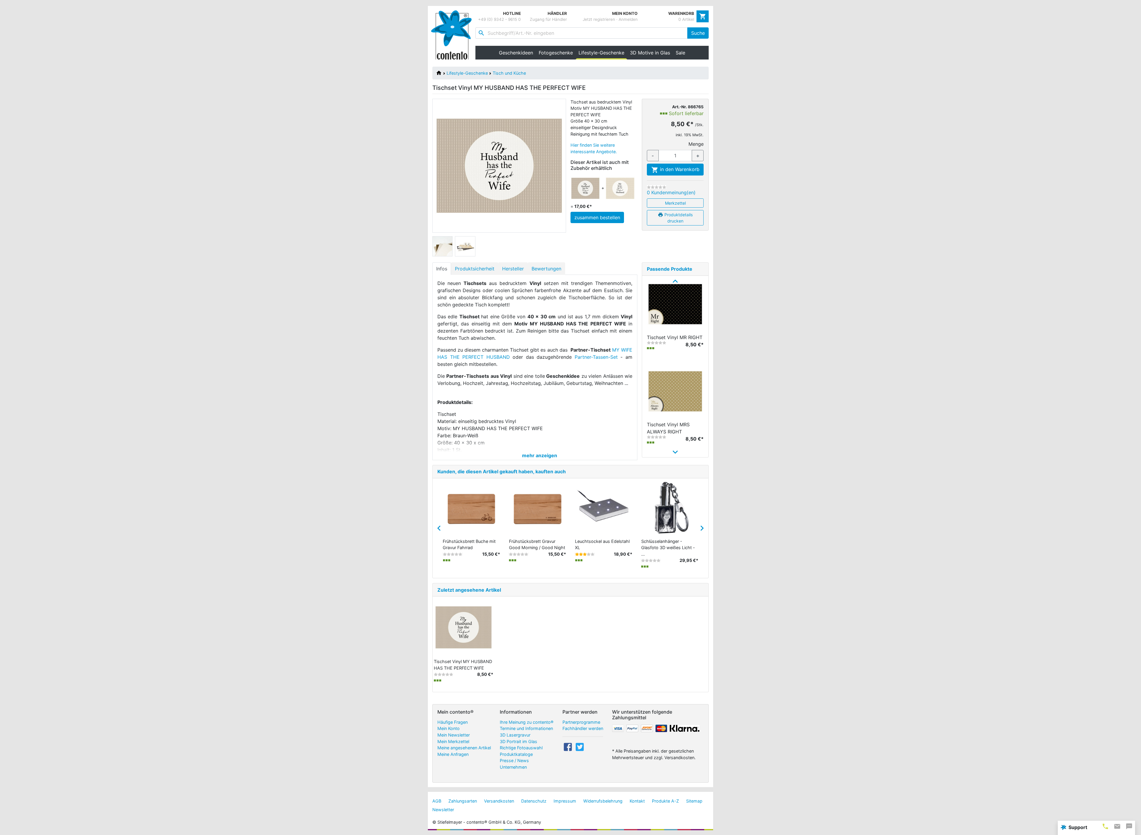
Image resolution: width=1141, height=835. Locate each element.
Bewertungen (546, 269)
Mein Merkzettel (453, 741)
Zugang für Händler (548, 19)
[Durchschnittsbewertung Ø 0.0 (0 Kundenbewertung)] (656, 187)
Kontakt (637, 800)
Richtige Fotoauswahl (521, 747)
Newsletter (443, 809)
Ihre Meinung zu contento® (527, 722)
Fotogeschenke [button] (556, 53)
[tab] (1105, 826)
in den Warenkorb (678, 169)
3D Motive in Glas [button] (650, 53)
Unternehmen (513, 767)
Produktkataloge (516, 754)
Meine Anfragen (453, 754)
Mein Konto (448, 728)
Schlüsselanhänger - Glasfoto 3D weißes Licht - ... (668, 548)
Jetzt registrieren (599, 19)
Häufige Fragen (452, 722)
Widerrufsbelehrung (602, 800)
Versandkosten (499, 800)
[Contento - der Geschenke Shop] (453, 34)
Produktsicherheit (474, 269)
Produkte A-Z (665, 800)
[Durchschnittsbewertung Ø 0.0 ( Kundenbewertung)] (452, 554)
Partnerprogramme (581, 722)
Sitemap (694, 800)
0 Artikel (686, 19)
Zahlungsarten (462, 800)
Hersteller (513, 269)
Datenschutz (533, 800)
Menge (696, 144)
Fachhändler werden (582, 728)
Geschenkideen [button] (516, 53)
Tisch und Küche (509, 73)
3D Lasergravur (515, 734)
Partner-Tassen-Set (596, 357)
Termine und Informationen (526, 728)
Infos (441, 269)
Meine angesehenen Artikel (464, 747)
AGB (436, 800)
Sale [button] (680, 53)
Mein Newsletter (453, 734)
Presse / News (514, 760)
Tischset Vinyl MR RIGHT (674, 337)
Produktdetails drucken (678, 217)
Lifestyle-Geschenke (467, 73)
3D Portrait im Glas (518, 741)
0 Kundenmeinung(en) (671, 192)
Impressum (565, 800)
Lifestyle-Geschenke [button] (603, 53)
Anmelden (628, 19)
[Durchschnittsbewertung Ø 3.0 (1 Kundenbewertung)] (584, 554)
